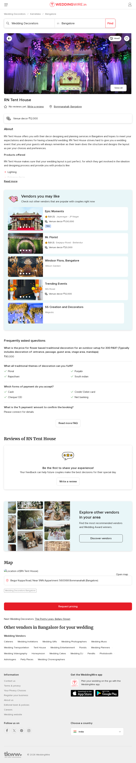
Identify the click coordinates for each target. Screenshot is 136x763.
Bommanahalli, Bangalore (68, 106)
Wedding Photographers (74, 641)
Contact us (9, 681)
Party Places (27, 659)
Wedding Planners (100, 647)
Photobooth (106, 653)
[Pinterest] (22, 731)
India (81, 731)
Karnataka (35, 14)
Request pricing (68, 606)
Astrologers (10, 659)
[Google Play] (106, 696)
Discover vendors (101, 538)
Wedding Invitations (28, 641)
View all (118, 87)
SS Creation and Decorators (64, 307)
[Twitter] (14, 731)
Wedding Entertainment (62, 647)
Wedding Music (99, 641)
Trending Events (56, 283)
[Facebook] (7, 731)
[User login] (130, 4)
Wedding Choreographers (51, 659)
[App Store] (82, 696)
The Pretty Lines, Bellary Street (52, 619)
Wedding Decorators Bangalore (20, 590)
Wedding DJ (76, 653)
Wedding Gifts (49, 641)
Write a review (68, 481)
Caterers (8, 641)
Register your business (16, 695)
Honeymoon (38, 653)
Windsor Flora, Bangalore (62, 260)
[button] (68, 467)
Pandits (91, 653)
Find (110, 23)
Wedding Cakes (57, 653)
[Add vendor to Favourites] (126, 38)
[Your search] (9, 38)
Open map (122, 574)
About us (8, 700)
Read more (10, 181)
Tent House (40, 647)
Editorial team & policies (16, 704)
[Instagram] (29, 731)
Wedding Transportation (16, 647)
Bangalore (50, 14)
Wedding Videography (15, 653)
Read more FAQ (68, 423)
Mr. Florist (51, 237)
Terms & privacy (12, 685)
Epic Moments (54, 211)
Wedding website (13, 714)
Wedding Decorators (15, 14)
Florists (83, 647)
